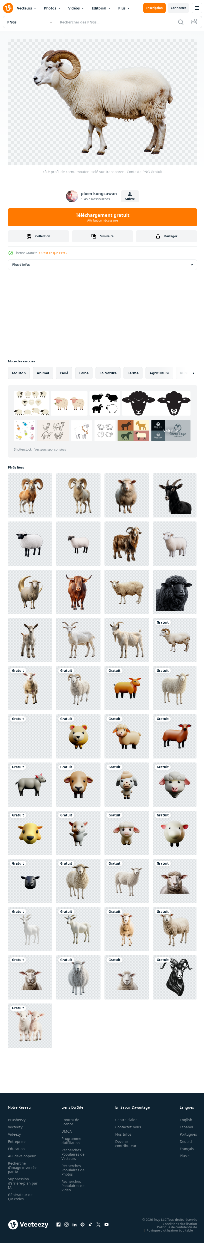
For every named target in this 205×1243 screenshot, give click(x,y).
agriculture (159, 370)
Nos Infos (120, 1131)
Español (182, 1124)
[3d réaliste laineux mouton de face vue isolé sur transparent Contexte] (78, 878)
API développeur (22, 1153)
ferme (133, 370)
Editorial (99, 8)
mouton (19, 370)
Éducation (16, 1146)
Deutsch (183, 1139)
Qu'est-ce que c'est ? (53, 253)
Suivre (130, 199)
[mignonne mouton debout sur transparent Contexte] (126, 589)
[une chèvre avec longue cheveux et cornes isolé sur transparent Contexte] (126, 541)
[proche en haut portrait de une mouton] (78, 975)
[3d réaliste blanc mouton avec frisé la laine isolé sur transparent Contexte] (174, 686)
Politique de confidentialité (173, 1224)
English (182, 1117)
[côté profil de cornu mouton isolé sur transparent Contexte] (174, 637)
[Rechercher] (181, 22)
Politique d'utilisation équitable (166, 1227)
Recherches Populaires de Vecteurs (71, 1151)
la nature (108, 370)
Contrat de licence (69, 1119)
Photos (50, 8)
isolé (64, 370)
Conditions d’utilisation (176, 1221)
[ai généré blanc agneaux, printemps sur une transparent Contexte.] (30, 1023)
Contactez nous (125, 1124)
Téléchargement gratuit (103, 217)
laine (83, 370)
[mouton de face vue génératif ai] (30, 686)
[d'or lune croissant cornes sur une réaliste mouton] (30, 589)
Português (184, 1131)
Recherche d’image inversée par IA (21, 1165)
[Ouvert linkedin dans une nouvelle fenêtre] (74, 1222)
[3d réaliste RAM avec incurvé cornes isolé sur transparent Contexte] (78, 686)
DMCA (65, 1128)
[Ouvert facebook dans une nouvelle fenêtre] (58, 1222)
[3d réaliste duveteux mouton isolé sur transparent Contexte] (126, 878)
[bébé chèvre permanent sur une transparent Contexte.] (30, 637)
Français (183, 1146)
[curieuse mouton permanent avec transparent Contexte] (126, 493)
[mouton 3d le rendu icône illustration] (126, 686)
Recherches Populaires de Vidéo (71, 1183)
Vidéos (74, 8)
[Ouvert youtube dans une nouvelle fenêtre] (106, 1222)
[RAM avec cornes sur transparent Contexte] (78, 493)
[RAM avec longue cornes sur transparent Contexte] (30, 493)
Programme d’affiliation (70, 1138)
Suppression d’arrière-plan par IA (19, 1180)
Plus (122, 8)
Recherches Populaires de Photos (71, 1167)
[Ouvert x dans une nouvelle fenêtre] (98, 1222)
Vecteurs (24, 8)
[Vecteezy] (8, 8)
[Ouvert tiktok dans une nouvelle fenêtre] (90, 1222)
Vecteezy (15, 1124)
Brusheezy (17, 1117)
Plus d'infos (21, 262)
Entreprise (17, 1139)
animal (43, 370)
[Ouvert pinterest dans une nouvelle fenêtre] (82, 1222)
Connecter (178, 8)
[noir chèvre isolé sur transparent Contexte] (174, 493)
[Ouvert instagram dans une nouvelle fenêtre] (66, 1222)
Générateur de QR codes (20, 1194)
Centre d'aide (123, 1117)
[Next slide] (185, 371)
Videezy (14, 1131)
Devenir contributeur (123, 1141)
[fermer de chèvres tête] (174, 975)
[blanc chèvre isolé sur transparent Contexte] (78, 637)
